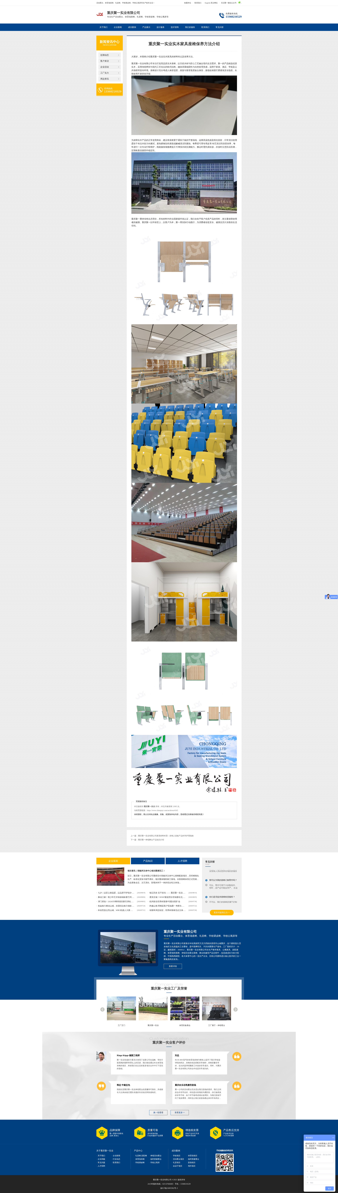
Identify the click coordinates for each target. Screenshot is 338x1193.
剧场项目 (191, 1163)
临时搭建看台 (155, 1159)
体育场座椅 (140, 1159)
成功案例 (132, 27)
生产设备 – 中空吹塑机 (216, 1025)
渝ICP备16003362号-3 (169, 1188)
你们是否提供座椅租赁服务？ (222, 888)
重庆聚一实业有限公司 (180, 931)
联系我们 (197, 3)
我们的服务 (190, 27)
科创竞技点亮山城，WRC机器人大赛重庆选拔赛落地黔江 (123, 910)
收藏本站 (187, 3)
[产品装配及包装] (186, 1010)
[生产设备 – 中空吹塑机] (218, 1010)
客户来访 (104, 61)
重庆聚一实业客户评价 (169, 1042)
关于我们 (103, 27)
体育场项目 (192, 1156)
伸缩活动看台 (155, 1156)
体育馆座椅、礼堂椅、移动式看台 (99, 14)
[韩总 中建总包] (101, 1090)
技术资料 (175, 27)
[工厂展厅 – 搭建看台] (154, 1010)
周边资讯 (104, 79)
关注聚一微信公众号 (228, 3)
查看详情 (173, 966)
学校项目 (176, 1156)
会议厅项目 (177, 1166)
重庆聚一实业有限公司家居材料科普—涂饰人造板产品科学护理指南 (166, 836)
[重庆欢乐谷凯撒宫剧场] (237, 1090)
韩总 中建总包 (123, 1085)
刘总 (177, 1055)
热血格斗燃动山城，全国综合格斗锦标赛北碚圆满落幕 (121, 906)
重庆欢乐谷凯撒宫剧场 (185, 1085)
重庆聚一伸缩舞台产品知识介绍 (151, 840)
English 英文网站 (211, 3)
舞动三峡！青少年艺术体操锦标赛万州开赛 (117, 897)
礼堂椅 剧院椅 (141, 1156)
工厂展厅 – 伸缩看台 (121, 1025)
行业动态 (116, 1159)
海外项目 (191, 1166)
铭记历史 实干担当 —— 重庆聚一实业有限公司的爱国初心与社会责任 (179, 893)
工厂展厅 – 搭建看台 (153, 1025)
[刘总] (237, 1061)
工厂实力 (104, 73)
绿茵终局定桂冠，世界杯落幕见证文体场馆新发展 (171, 910)
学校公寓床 (155, 1163)
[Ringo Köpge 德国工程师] (101, 1061)
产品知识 (148, 861)
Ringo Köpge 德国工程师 (128, 1055)
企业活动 (104, 67)
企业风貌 (101, 1159)
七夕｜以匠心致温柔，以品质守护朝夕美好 (117, 893)
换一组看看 (158, 1112)
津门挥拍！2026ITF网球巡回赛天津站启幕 (116, 901)
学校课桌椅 (140, 1163)
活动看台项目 (178, 1159)
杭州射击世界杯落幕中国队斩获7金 (164, 901)
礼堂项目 (176, 1163)
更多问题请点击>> (222, 912)
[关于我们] (128, 947)
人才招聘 (182, 861)
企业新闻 (118, 27)
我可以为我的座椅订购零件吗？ (223, 871)
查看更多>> (180, 1112)
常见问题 (101, 1163)
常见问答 (220, 27)
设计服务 (161, 27)
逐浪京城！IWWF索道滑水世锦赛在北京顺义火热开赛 (172, 897)
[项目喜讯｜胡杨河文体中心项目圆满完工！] (110, 876)
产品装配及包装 (184, 1025)
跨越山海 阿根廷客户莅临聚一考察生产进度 (168, 906)
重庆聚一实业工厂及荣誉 (169, 988)
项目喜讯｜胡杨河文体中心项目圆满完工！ (146, 871)
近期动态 (104, 55)
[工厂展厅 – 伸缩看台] (123, 1010)
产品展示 (146, 27)
